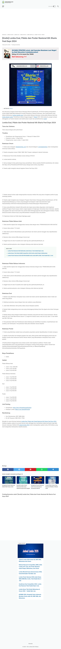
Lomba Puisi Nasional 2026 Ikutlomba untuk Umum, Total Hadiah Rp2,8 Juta (26, 250)
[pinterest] (30, 469)
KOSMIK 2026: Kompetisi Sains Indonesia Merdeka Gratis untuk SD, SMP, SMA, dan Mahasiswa (30, 596)
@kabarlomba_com (21, 147)
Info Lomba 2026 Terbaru (32, 646)
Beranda (31, 643)
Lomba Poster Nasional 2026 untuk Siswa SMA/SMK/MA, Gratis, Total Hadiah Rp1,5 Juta (30, 578)
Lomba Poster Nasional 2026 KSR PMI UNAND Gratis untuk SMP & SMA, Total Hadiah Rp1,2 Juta (30, 255)
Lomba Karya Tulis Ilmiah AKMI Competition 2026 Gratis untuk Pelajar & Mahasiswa (27, 253)
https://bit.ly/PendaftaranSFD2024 (22, 407)
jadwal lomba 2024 (24, 425)
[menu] (4, 6)
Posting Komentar (16, 44)
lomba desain (5, 117)
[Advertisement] (30, 21)
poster (11, 117)
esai (22, 115)
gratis (45, 119)
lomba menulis (17, 115)
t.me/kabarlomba (42, 147)
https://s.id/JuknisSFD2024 (22, 409)
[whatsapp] (41, 469)
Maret (35, 117)
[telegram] (53, 469)
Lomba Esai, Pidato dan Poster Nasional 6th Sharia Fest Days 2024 (38, 421)
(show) (11, 108)
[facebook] (8, 469)
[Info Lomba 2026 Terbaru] (8, 2)
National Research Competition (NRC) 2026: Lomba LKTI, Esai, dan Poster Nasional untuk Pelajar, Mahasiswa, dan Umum (30, 566)
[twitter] (19, 469)
